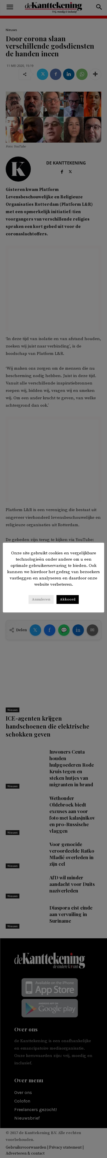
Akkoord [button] (67, 599)
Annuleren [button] (41, 599)
